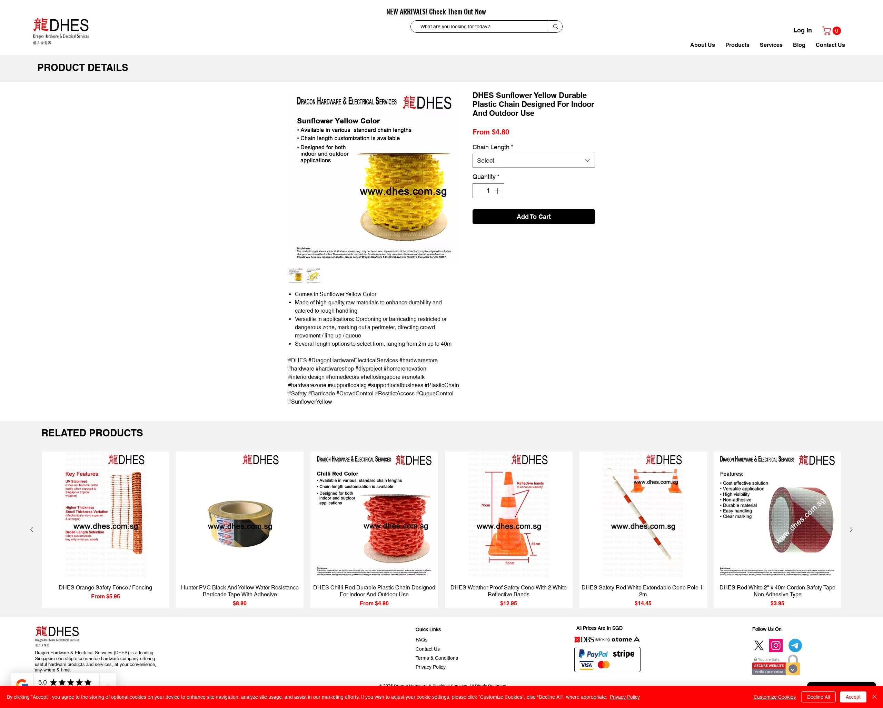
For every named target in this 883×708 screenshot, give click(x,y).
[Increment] (498, 202)
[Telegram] (795, 645)
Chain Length (493, 158)
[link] (832, 31)
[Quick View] (105, 515)
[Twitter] (759, 645)
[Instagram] (776, 645)
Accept (853, 697)
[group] (441, 529)
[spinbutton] (488, 202)
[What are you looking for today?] (555, 26)
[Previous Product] (32, 530)
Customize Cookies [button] (775, 697)
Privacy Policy (625, 697)
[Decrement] (479, 202)
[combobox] (534, 172)
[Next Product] (851, 530)
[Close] (875, 696)
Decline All (818, 697)
